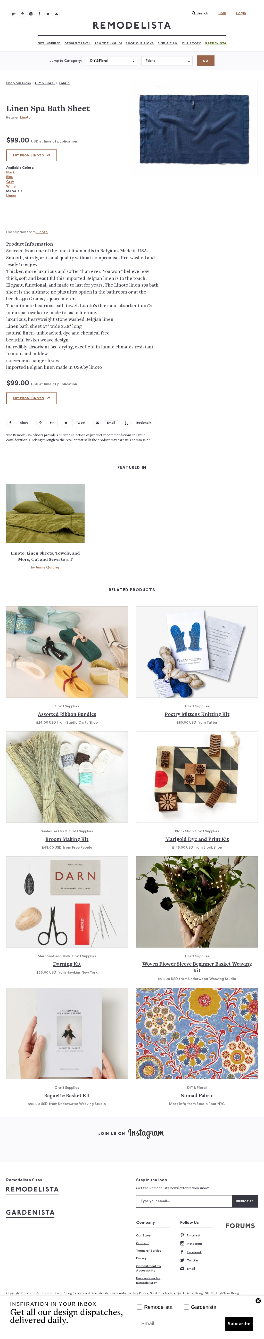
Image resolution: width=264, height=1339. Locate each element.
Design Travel (77, 43)
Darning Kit (67, 964)
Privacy (141, 1258)
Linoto (25, 117)
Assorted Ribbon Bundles (67, 714)
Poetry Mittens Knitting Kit (197, 714)
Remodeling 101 (108, 43)
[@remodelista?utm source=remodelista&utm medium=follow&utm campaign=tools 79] (14, 14)
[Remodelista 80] (22, 14)
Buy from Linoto (28, 155)
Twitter (192, 1260)
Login (241, 13)
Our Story (191, 43)
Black (10, 172)
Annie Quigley (48, 567)
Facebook (194, 1252)
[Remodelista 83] (48, 14)
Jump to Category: (66, 61)
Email (191, 1268)
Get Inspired (49, 43)
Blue (9, 177)
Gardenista (215, 43)
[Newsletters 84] (56, 14)
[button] (198, 13)
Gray (10, 181)
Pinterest (194, 1235)
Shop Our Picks (140, 43)
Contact (142, 1243)
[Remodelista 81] (31, 14)
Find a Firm (168, 43)
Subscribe (239, 1324)
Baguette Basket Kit (67, 1096)
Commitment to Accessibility (148, 1268)
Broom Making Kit (66, 839)
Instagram (194, 1243)
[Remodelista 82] (39, 14)
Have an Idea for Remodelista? (148, 1280)
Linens (11, 195)
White (11, 186)
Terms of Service (148, 1250)
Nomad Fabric (197, 1096)
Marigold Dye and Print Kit (197, 839)
